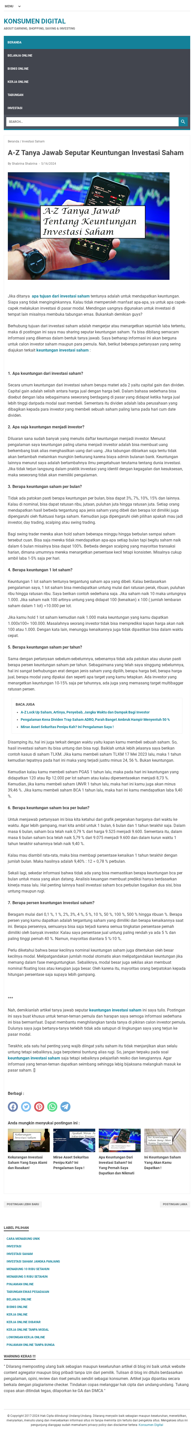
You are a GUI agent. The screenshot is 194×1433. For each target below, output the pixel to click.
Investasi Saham (20, 1254)
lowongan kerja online (26, 1337)
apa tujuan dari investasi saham (61, 296)
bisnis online (17, 1307)
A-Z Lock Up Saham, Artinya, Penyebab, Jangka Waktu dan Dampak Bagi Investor (85, 712)
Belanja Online (20, 55)
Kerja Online (18, 82)
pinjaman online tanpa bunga (31, 1345)
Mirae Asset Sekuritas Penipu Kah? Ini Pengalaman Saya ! (67, 727)
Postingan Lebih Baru (23, 1204)
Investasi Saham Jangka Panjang (33, 1261)
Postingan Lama (175, 1204)
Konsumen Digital (35, 21)
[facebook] (13, 1107)
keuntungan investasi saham (115, 1010)
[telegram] (65, 1107)
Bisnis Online (18, 68)
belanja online (19, 1299)
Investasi (15, 108)
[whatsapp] (52, 1107)
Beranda (14, 42)
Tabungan (15, 95)
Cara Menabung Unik (23, 1239)
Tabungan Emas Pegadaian (28, 1292)
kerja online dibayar (24, 1322)
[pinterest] (39, 1107)
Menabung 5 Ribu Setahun (27, 1276)
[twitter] (26, 1107)
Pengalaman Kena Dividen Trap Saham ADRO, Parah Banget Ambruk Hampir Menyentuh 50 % (95, 720)
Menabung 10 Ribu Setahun (28, 1269)
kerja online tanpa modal (28, 1329)
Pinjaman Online (20, 1284)
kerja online (17, 1314)
